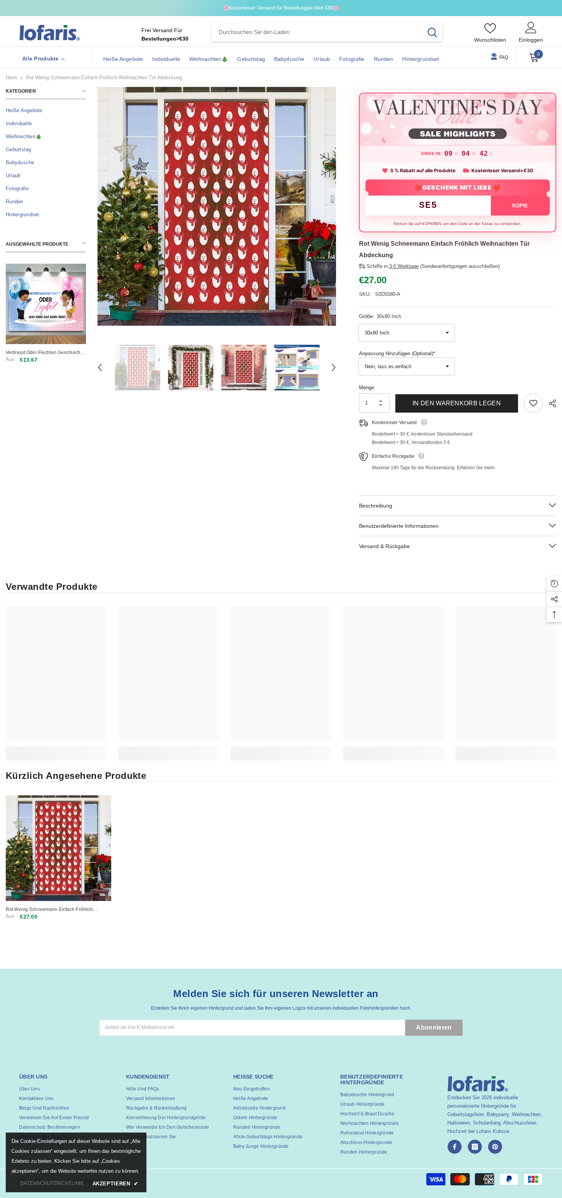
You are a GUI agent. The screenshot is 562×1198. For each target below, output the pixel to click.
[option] (216, 206)
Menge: (367, 387)
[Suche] (327, 32)
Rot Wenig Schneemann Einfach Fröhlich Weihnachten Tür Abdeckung (49, 909)
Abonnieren (434, 1027)
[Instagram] (475, 1146)
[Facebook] (454, 1146)
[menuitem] (46, 110)
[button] (100, 367)
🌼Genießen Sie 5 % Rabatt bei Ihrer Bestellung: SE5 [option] (281, 8)
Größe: (380, 316)
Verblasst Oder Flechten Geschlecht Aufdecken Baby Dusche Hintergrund (45, 353)
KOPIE (520, 206)
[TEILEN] (549, 403)
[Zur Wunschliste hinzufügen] (533, 403)
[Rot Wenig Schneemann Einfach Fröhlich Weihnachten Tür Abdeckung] (58, 848)
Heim (11, 77)
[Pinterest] (495, 1146)
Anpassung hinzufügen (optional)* (397, 353)
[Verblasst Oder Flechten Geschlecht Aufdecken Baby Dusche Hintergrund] (46, 304)
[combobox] (317, 32)
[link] (56, 749)
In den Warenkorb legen (457, 403)
